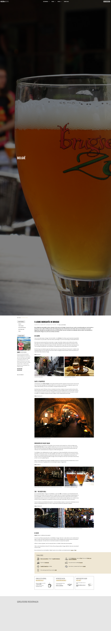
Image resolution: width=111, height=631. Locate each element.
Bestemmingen (45, 1)
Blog (20, 317)
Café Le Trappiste (21, 325)
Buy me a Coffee (39, 584)
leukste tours (73, 558)
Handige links (66, 1)
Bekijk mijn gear (19, 370)
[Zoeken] (109, 1)
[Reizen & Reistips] (5, 1)
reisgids (84, 566)
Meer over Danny (19, 368)
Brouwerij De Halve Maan (22, 327)
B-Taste (19, 331)
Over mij (59, 1)
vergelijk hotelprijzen (56, 558)
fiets (81, 558)
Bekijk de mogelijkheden (59, 585)
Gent (75, 550)
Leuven (72, 550)
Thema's (53, 1)
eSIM (56, 570)
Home (18, 317)
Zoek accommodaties (44, 558)
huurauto (81, 562)
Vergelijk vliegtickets (44, 566)
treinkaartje (47, 562)
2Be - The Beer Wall (21, 329)
